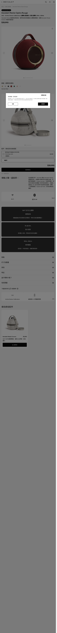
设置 (13, 104)
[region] (28, 100)
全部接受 (43, 104)
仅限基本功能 (43, 95)
